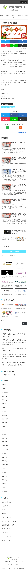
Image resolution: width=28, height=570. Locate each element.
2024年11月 (5, 419)
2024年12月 (5, 415)
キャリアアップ (6, 506)
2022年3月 (5, 480)
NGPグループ (6, 107)
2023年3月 (5, 457)
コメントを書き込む (14, 251)
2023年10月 (5, 449)
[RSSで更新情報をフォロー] (20, 127)
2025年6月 (5, 400)
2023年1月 (5, 461)
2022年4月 (5, 476)
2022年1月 (5, 487)
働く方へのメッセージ (7, 104)
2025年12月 (5, 392)
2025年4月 (5, 407)
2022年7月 (5, 468)
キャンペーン (5, 509)
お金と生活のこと (7, 502)
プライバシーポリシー (20, 562)
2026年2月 (5, 384)
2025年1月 (5, 411)
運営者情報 (7, 562)
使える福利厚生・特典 (8, 525)
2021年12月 (5, 491)
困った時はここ (6, 532)
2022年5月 (5, 472)
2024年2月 (5, 434)
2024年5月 (5, 426)
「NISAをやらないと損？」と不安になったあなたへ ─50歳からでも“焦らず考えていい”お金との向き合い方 (14, 342)
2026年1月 (5, 388)
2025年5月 (5, 403)
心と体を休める (6, 540)
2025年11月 (5, 396)
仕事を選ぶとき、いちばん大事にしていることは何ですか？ (14, 335)
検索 (2, 320)
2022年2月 (5, 483)
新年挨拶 (13, 107)
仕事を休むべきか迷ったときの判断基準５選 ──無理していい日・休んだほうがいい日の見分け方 (14, 356)
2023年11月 (5, 445)
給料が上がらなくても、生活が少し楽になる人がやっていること (14, 349)
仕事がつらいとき (7, 517)
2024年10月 (5, 423)
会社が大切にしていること (9, 521)
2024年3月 (5, 430)
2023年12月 (5, 442)
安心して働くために (7, 536)
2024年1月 (5, 438)
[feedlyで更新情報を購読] (7, 127)
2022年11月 (5, 464)
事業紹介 (4, 513)
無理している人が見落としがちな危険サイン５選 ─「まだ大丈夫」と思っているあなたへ (14, 364)
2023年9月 (5, 453)
